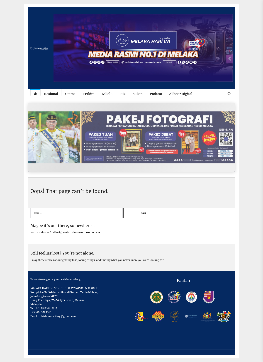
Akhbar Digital (180, 94)
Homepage (93, 232)
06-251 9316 (43, 312)
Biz (122, 94)
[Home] (35, 94)
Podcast (156, 94)
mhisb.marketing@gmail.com (58, 316)
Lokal (106, 94)
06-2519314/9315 (46, 308)
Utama (70, 94)
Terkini (88, 94)
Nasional (51, 94)
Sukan (138, 94)
